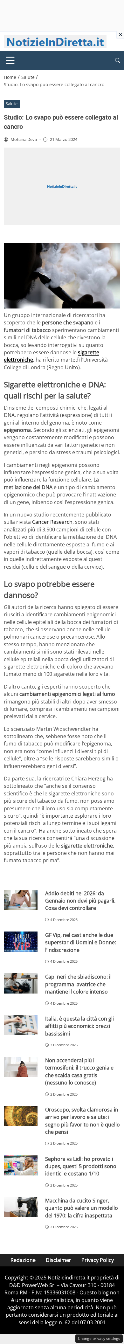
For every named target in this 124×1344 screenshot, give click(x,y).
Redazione (23, 1260)
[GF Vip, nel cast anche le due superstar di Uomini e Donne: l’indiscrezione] (21, 942)
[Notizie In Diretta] (55, 41)
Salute (11, 104)
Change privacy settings (99, 1338)
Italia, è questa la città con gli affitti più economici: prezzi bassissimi (79, 1026)
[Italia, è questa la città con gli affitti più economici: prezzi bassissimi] (21, 1025)
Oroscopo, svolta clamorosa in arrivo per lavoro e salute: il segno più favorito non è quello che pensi (82, 1120)
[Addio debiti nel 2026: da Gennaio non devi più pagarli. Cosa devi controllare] (21, 900)
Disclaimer (58, 1260)
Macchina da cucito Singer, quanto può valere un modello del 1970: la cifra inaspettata (81, 1208)
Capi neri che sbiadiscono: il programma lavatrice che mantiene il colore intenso (78, 984)
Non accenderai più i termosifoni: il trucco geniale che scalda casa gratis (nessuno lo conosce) (79, 1071)
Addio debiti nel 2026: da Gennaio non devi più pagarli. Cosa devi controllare (80, 901)
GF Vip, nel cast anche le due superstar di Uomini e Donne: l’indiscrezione (80, 942)
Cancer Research (52, 521)
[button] (117, 60)
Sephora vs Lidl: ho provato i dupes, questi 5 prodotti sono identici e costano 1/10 (80, 1166)
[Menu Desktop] (10, 60)
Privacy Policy (97, 1260)
